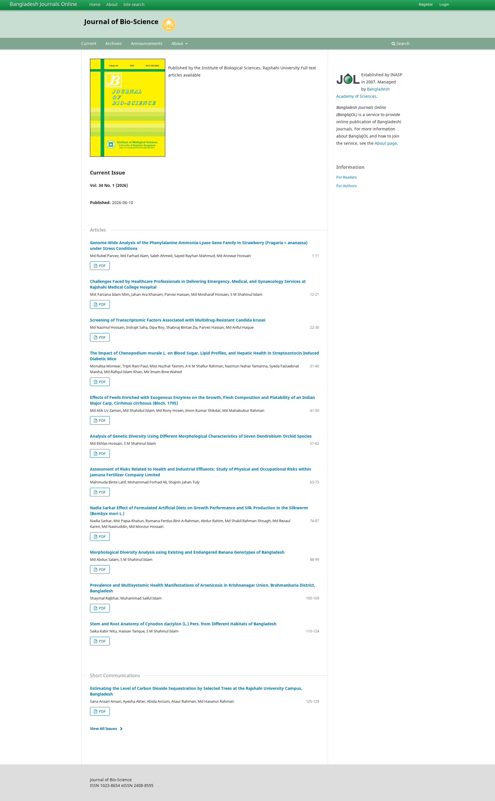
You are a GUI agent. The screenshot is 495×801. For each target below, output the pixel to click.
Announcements (146, 43)
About (112, 4)
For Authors (346, 185)
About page (386, 143)
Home (95, 4)
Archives (113, 43)
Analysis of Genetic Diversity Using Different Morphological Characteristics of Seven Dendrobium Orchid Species (201, 436)
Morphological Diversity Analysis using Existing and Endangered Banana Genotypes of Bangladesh (187, 552)
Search (402, 43)
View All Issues (103, 728)
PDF (102, 265)
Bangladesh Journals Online (43, 4)
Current (88, 43)
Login (444, 4)
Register (426, 4)
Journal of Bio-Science (121, 21)
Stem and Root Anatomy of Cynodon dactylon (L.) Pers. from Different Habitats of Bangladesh (183, 623)
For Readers (346, 177)
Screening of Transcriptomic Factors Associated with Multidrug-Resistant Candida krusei (177, 320)
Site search (134, 4)
